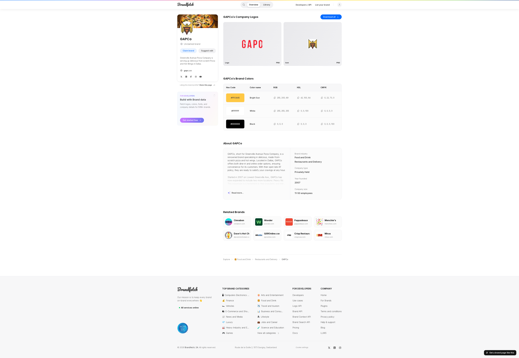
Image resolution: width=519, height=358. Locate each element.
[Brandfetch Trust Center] (182, 328)
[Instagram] (195, 76)
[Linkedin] (186, 76)
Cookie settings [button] (302, 347)
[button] (339, 5)
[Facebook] (191, 76)
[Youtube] (200, 76)
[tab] (244, 4)
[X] (181, 76)
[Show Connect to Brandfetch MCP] (214, 95)
